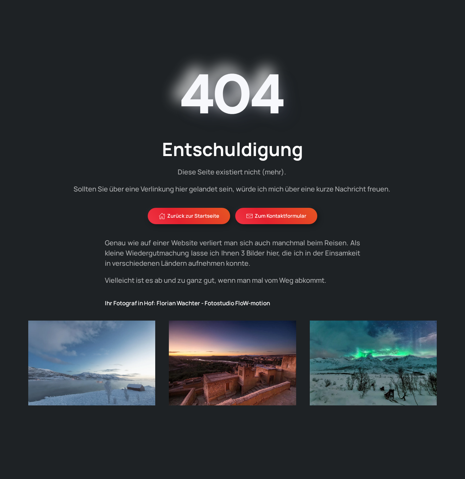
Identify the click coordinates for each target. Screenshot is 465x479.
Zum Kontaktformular (280, 215)
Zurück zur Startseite (193, 215)
